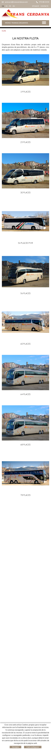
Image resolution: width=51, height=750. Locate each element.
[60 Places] (25, 322)
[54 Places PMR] (25, 221)
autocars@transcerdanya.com (16, 2)
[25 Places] (25, 120)
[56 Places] (25, 271)
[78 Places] (25, 473)
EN (14, 6)
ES (6, 6)
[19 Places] (25, 70)
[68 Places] (25, 423)
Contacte (44, 6)
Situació (35, 6)
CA (3, 6)
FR (10, 6)
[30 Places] (25, 170)
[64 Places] (25, 372)
